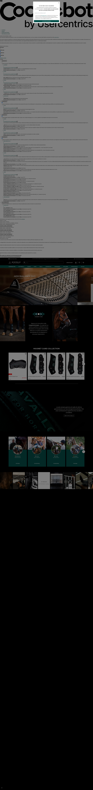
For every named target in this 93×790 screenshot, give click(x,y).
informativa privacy (44, 15)
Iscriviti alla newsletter (46, 21)
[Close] (58, 2)
